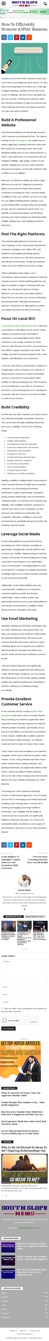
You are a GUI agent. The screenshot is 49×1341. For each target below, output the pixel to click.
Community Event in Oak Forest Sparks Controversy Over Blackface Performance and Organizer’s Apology (24, 938)
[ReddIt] (29, 37)
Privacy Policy (35, 1331)
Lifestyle (4, 1297)
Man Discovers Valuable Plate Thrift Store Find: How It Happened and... (31, 1272)
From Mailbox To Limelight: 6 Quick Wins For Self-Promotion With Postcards (10, 862)
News (3, 1293)
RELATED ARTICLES (14, 917)
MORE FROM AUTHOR (35, 917)
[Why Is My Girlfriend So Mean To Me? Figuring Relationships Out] (24, 1169)
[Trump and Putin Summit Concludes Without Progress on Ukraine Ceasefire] (8, 926)
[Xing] (24, 909)
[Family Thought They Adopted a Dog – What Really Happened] (8, 1260)
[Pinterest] (16, 37)
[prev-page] (23, 949)
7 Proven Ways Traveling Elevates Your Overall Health (37, 860)
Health (4, 1309)
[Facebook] (4, 37)
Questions (6, 1182)
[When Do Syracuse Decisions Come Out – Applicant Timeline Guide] (8, 1247)
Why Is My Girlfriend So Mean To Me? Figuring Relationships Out (24, 1149)
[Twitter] (10, 37)
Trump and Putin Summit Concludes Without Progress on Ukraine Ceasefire (8, 936)
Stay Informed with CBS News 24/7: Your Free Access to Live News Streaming (39, 936)
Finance (4, 1313)
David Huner (24, 890)
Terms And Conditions (24, 1334)
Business (5, 930)
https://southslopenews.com (24, 893)
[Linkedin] (23, 37)
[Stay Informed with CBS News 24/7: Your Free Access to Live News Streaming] (40, 926)
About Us (23, 1331)
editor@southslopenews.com (29, 1228)
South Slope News (35, 1338)
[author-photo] (24, 880)
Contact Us (13, 1331)
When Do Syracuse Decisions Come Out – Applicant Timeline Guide (32, 1246)
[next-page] (26, 949)
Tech (3, 1305)
